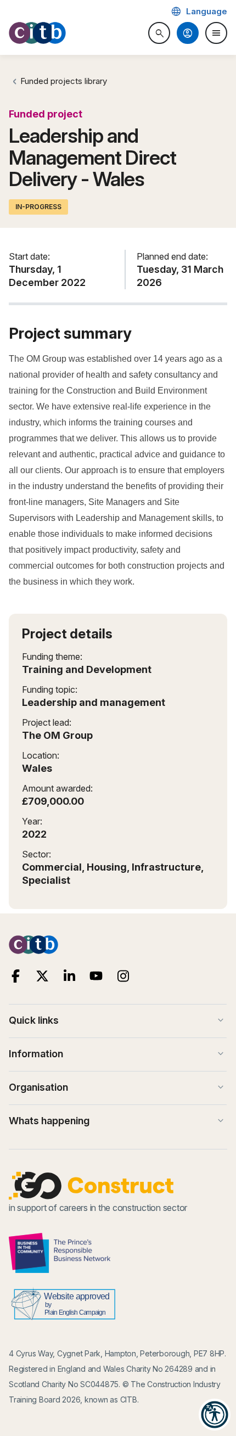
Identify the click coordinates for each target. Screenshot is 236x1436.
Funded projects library (63, 81)
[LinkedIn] (69, 976)
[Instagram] (123, 976)
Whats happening (117, 1121)
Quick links (117, 1020)
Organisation (117, 1087)
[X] (42, 976)
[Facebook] (16, 976)
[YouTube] (96, 976)
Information (117, 1054)
